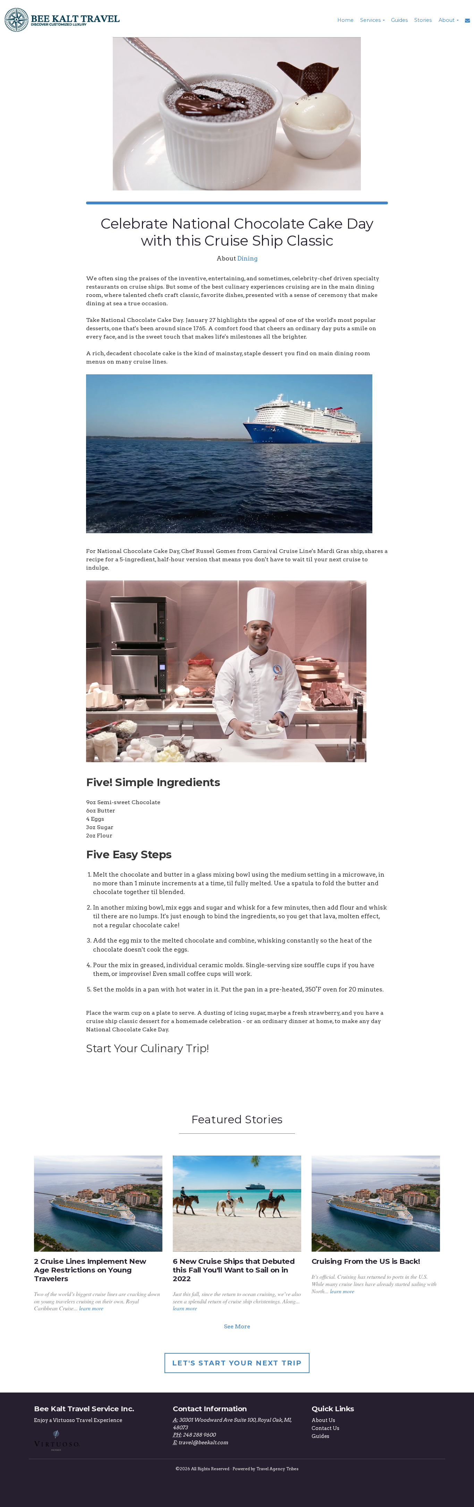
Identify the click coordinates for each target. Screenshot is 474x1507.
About (447, 20)
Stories (423, 20)
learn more (91, 1308)
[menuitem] (344, 20)
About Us (323, 1420)
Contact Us (325, 1428)
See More (237, 1326)
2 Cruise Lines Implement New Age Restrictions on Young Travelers (90, 1270)
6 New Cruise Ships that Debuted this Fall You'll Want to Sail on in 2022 (234, 1270)
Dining (247, 258)
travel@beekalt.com (203, 1442)
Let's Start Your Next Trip (237, 1363)
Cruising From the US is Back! (366, 1261)
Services (370, 20)
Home (345, 20)
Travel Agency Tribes (277, 1468)
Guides (399, 20)
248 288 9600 (199, 1435)
